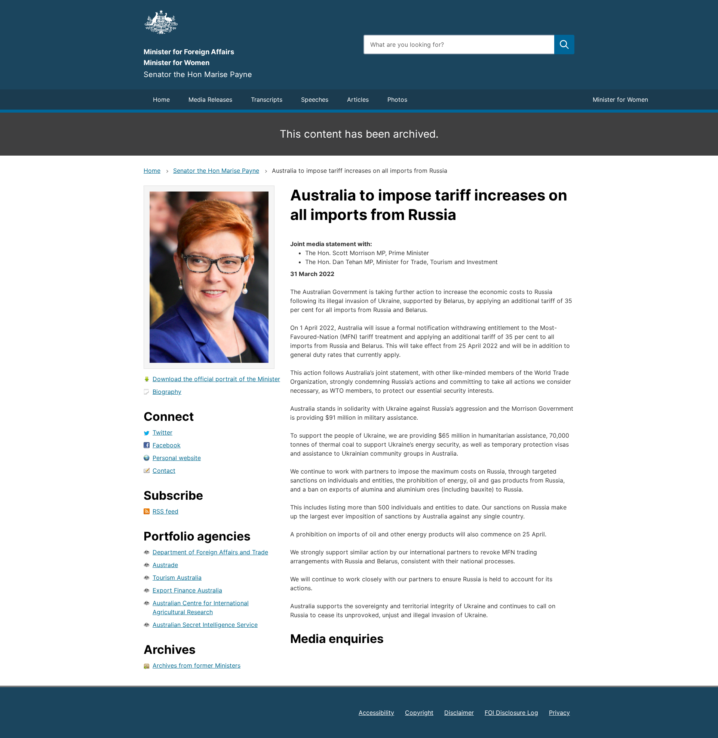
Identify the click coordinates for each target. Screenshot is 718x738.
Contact (164, 470)
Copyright (419, 712)
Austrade (165, 565)
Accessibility (376, 712)
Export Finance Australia (187, 590)
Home (161, 99)
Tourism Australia (177, 577)
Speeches (314, 99)
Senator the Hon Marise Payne (216, 170)
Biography (167, 391)
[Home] (249, 22)
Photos (397, 99)
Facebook (167, 445)
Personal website (177, 458)
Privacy (559, 712)
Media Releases (210, 99)
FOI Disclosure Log (511, 712)
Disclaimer (459, 712)
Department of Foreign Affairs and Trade (210, 552)
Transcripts (266, 99)
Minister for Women (620, 99)
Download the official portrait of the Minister (216, 379)
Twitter (162, 432)
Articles (358, 99)
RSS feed (165, 511)
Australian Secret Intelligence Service (205, 624)
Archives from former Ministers (196, 665)
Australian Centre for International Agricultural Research (201, 607)
